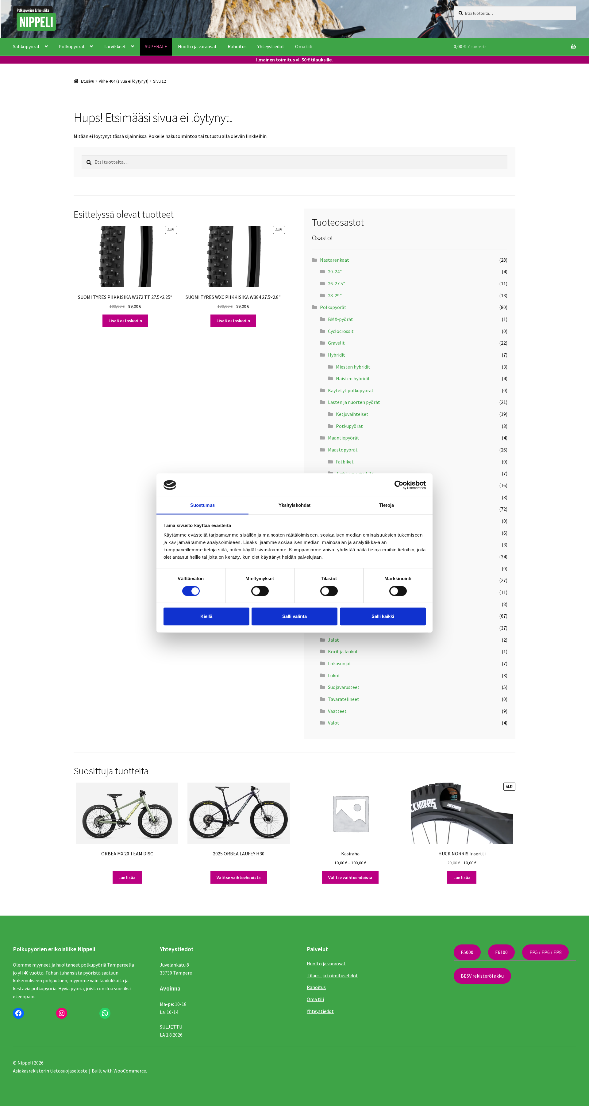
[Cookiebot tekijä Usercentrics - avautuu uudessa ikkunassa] (399, 485)
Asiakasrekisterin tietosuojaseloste (50, 1071)
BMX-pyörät (340, 319)
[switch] (260, 591)
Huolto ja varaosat (197, 46)
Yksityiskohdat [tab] (294, 505)
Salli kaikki (382, 616)
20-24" (335, 271)
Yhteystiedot (270, 46)
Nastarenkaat (334, 260)
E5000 (467, 952)
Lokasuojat (339, 663)
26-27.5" (336, 283)
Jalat (333, 640)
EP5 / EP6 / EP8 (545, 952)
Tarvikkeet (115, 46)
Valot (333, 723)
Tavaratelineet (343, 699)
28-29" (335, 295)
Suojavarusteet (344, 687)
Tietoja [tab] (386, 505)
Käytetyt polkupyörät (351, 390)
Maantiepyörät (343, 438)
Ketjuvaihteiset (352, 414)
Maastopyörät (343, 450)
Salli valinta (294, 616)
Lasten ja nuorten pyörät (354, 402)
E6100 (501, 952)
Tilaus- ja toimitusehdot (332, 975)
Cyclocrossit (341, 331)
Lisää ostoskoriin (125, 320)
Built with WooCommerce (119, 1071)
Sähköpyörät (26, 46)
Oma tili (303, 46)
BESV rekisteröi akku (482, 976)
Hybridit (336, 355)
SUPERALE (156, 46)
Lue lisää (127, 877)
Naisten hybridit (353, 378)
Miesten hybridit (353, 367)
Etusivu (87, 81)
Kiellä (206, 616)
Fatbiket (345, 462)
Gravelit (336, 343)
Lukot (334, 675)
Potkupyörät (349, 426)
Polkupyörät (72, 46)
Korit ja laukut (343, 651)
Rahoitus (237, 46)
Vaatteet (337, 711)
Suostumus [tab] (202, 505)
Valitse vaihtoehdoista (239, 877)
